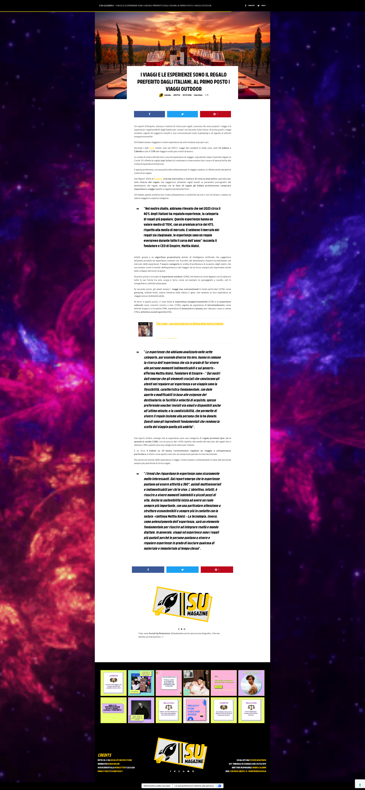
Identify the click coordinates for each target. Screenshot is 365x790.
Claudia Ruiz (162, 462)
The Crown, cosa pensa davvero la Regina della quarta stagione (189, 447)
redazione (167, 95)
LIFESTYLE (176, 95)
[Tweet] (182, 151)
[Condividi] (149, 151)
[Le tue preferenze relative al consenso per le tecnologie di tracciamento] (360, 785)
